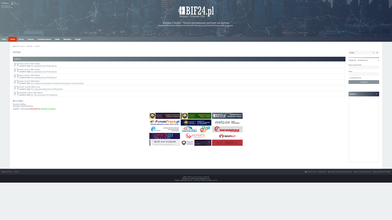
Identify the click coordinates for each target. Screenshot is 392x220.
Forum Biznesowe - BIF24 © (200, 177)
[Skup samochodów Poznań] (164, 142)
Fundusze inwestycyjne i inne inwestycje (68, 83)
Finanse (31, 39)
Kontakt (78, 39)
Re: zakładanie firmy (38, 66)
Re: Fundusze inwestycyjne (41, 83)
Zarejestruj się (363, 60)
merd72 (21, 87)
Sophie (21, 81)
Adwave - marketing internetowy (197, 180)
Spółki (57, 39)
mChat (16, 59)
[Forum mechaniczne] (227, 129)
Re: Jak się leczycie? (38, 95)
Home (4, 39)
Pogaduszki (53, 95)
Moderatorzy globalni (48, 109)
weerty (21, 64)
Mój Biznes (52, 66)
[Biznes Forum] (196, 11)
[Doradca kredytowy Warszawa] (196, 142)
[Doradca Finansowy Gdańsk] (164, 115)
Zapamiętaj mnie (355, 78)
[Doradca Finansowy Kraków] (196, 115)
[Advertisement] (364, 129)
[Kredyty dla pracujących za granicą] (196, 122)
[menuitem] (13, 2)
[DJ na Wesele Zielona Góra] (164, 136)
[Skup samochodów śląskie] (227, 136)
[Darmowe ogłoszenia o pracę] (164, 122)
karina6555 (22, 93)
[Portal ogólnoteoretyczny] (227, 122)
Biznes (21, 39)
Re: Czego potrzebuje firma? (41, 89)
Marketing (67, 39)
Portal (12, 39)
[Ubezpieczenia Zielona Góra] (196, 129)
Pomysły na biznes (44, 39)
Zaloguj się (352, 60)
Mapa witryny (213, 180)
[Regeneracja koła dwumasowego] (196, 136)
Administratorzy (34, 109)
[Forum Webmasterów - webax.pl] (227, 142)
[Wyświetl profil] (16, 65)
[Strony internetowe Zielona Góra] (164, 129)
